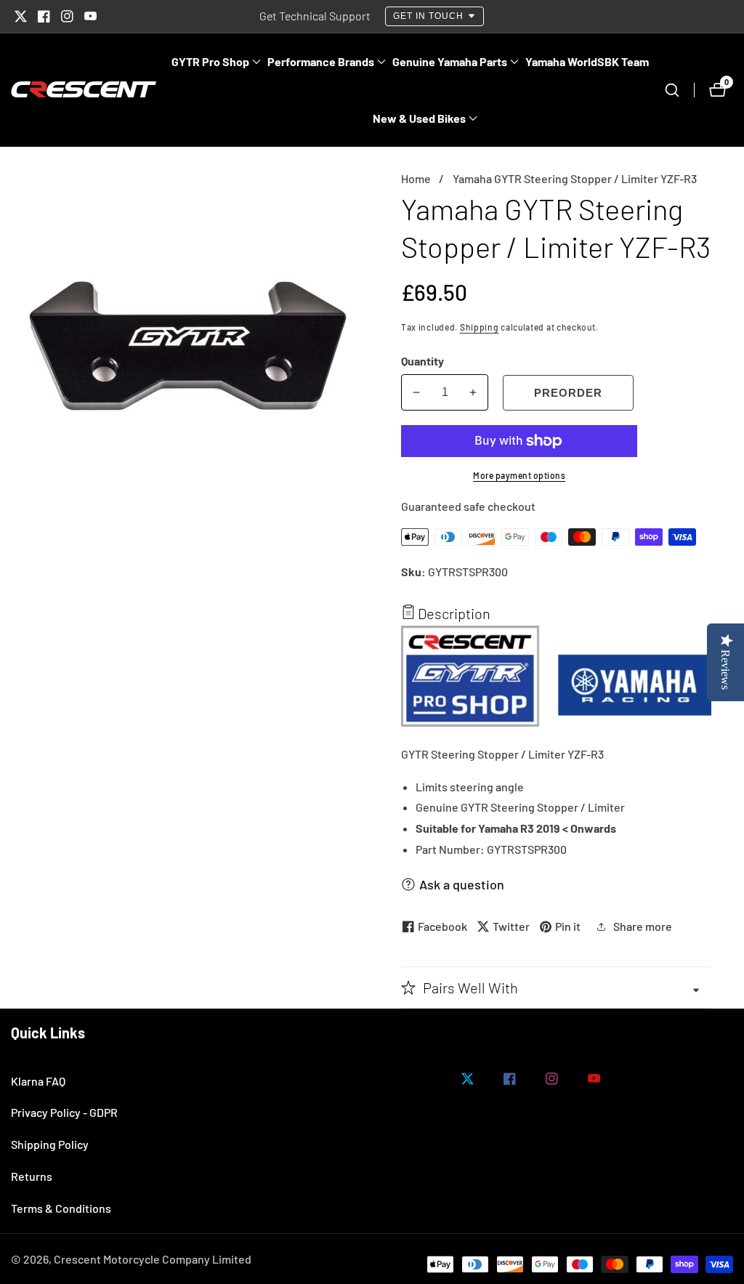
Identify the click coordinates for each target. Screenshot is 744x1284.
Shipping (479, 327)
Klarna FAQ (38, 1081)
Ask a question (461, 884)
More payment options (519, 475)
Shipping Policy (50, 1144)
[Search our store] (679, 90)
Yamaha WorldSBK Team (587, 61)
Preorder (568, 393)
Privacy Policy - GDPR (64, 1112)
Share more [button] (642, 926)
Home (416, 178)
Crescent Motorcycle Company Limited (152, 1259)
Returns (31, 1176)
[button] (210, 61)
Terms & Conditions (61, 1208)
